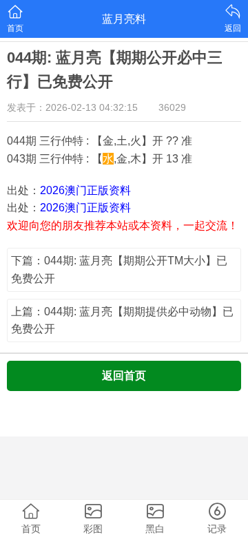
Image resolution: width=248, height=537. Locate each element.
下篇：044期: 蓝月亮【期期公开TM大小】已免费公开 (119, 269)
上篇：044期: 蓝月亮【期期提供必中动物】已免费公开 (122, 320)
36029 (172, 107)
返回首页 (124, 375)
